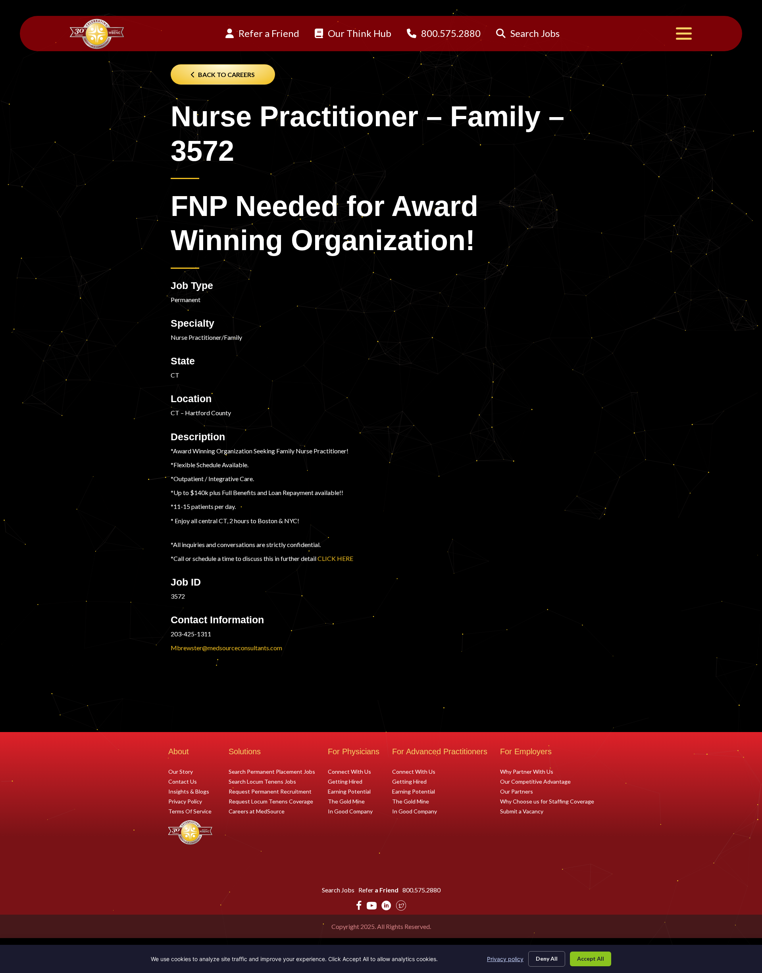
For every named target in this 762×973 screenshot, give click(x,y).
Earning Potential (349, 791)
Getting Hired (345, 781)
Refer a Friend (268, 33)
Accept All (590, 958)
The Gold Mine (346, 801)
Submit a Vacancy (521, 811)
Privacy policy (505, 959)
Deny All (547, 958)
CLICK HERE (335, 558)
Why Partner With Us (526, 771)
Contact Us (182, 781)
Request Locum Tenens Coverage (271, 801)
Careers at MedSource (257, 811)
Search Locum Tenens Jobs (262, 781)
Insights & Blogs (188, 791)
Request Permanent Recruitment (270, 791)
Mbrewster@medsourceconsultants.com (226, 647)
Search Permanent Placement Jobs (272, 771)
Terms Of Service (190, 811)
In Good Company (350, 811)
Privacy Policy (185, 801)
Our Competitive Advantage (535, 781)
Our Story (180, 771)
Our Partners (516, 791)
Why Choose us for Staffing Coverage (547, 801)
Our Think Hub (358, 33)
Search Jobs (534, 33)
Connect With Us (349, 771)
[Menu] (684, 33)
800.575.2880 (450, 33)
